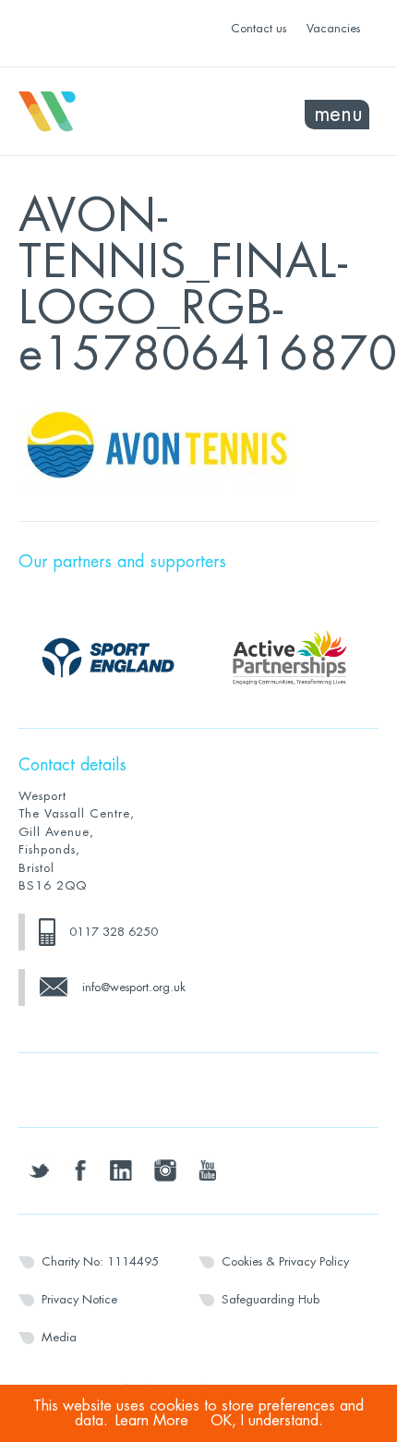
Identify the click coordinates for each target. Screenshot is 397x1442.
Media (59, 1337)
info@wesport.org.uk (134, 987)
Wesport (108, 112)
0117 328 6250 (113, 932)
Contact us (258, 28)
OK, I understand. (267, 1420)
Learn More (151, 1420)
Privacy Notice (79, 1299)
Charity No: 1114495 (100, 1261)
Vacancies (333, 28)
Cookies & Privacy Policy (285, 1261)
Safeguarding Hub (270, 1299)
